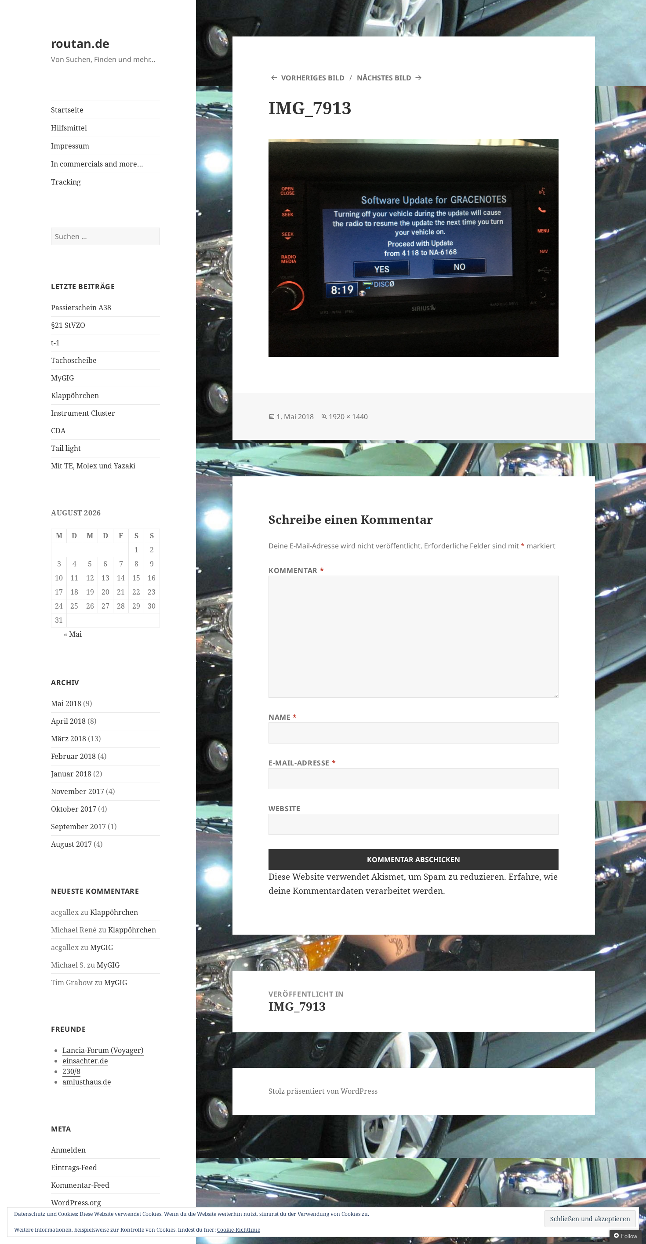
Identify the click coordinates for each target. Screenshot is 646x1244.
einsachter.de (85, 1061)
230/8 (71, 1071)
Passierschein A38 (81, 307)
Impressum (70, 146)
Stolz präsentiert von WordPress (323, 1091)
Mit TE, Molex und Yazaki (93, 466)
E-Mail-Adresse (302, 763)
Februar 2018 (73, 756)
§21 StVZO (68, 325)
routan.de (80, 43)
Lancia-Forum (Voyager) (103, 1050)
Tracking (66, 182)
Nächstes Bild (384, 78)
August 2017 (71, 844)
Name (283, 717)
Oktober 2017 (73, 809)
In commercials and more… (97, 164)
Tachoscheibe (74, 360)
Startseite (67, 110)
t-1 (55, 343)
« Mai (73, 634)
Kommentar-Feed (80, 1185)
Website (284, 808)
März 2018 (68, 738)
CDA (58, 430)
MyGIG (62, 378)
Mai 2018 (66, 703)
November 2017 (77, 791)
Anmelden (68, 1150)
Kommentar (296, 570)
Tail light (66, 448)
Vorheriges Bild (313, 78)
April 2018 (68, 721)
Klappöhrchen (75, 395)
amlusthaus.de (86, 1082)
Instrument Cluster (83, 413)
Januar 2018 (71, 774)
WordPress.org (76, 1203)
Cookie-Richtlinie (238, 1229)
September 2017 (78, 826)
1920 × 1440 (348, 416)
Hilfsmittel (69, 128)
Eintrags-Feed (74, 1167)
